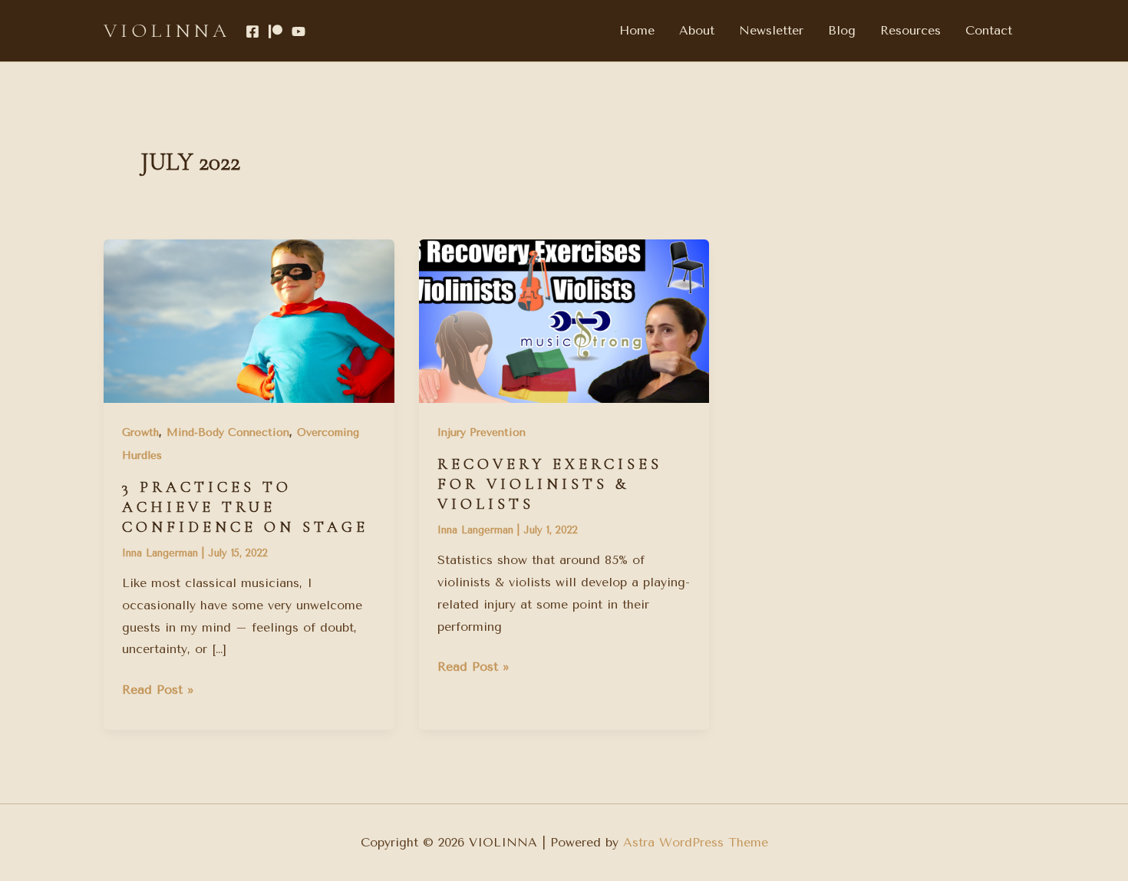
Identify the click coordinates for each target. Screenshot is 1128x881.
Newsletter (771, 30)
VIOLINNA (167, 30)
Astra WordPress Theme (695, 842)
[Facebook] (252, 31)
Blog (842, 30)
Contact (988, 30)
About (696, 30)
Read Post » (158, 688)
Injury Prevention (481, 432)
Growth (140, 432)
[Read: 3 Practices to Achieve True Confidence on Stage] (249, 320)
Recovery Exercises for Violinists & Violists (549, 484)
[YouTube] (298, 31)
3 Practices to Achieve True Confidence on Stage (245, 507)
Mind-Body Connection (228, 432)
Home (637, 30)
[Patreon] (275, 31)
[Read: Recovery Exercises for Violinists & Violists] (564, 320)
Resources (910, 30)
